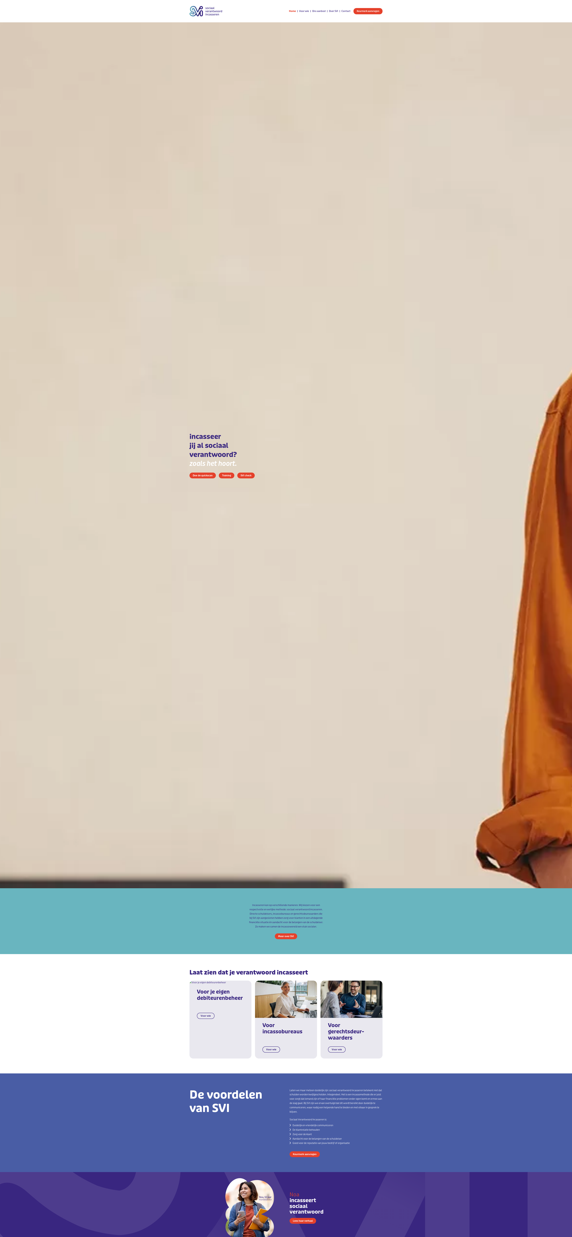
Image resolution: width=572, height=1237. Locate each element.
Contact (345, 11)
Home (292, 11)
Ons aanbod (319, 11)
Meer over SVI (286, 936)
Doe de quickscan (203, 475)
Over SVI (333, 11)
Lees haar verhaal (303, 1220)
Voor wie (304, 11)
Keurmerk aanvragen (368, 11)
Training (226, 475)
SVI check (246, 475)
